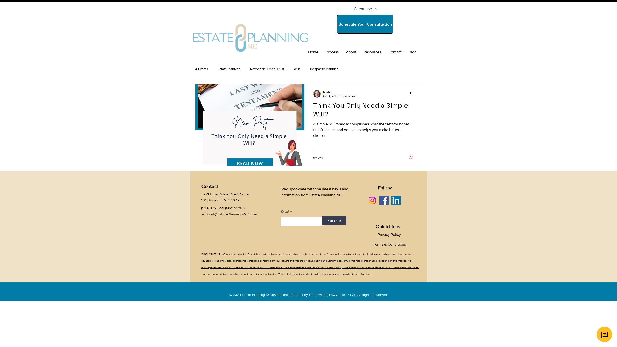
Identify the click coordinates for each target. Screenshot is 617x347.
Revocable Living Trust (267, 69)
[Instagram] (372, 200)
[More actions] (412, 94)
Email (285, 211)
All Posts (201, 69)
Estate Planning (229, 69)
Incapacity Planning (324, 69)
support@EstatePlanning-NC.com (229, 214)
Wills (297, 69)
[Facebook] (384, 200)
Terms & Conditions (389, 244)
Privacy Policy (389, 235)
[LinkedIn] (396, 200)
